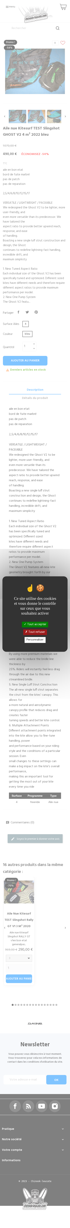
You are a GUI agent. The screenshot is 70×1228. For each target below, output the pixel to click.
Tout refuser (36, 632)
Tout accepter (36, 624)
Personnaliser (35, 639)
